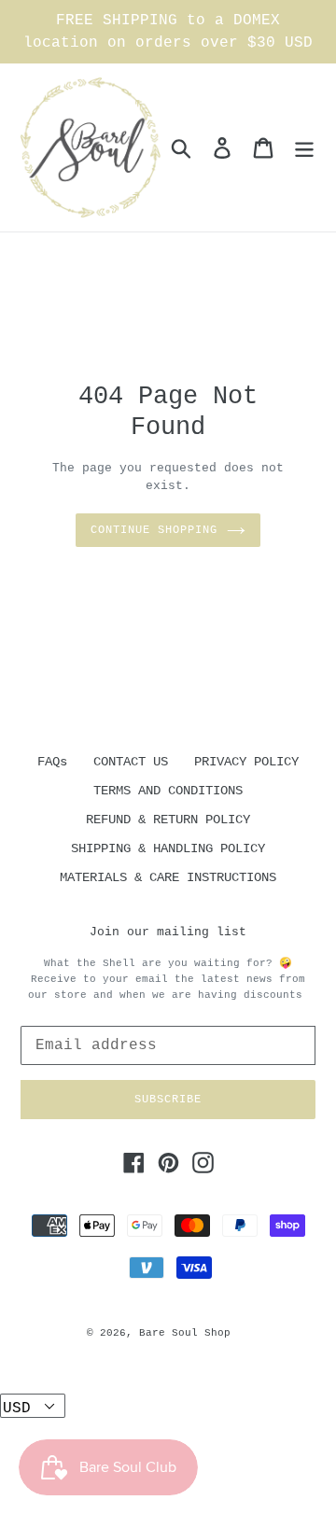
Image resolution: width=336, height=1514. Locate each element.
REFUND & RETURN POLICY (168, 819)
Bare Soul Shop (185, 1333)
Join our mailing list (168, 932)
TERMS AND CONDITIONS (168, 790)
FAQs (52, 761)
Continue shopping (154, 530)
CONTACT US (130, 761)
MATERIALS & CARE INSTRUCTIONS (168, 877)
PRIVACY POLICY (246, 761)
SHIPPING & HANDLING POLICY (168, 848)
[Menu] (304, 148)
